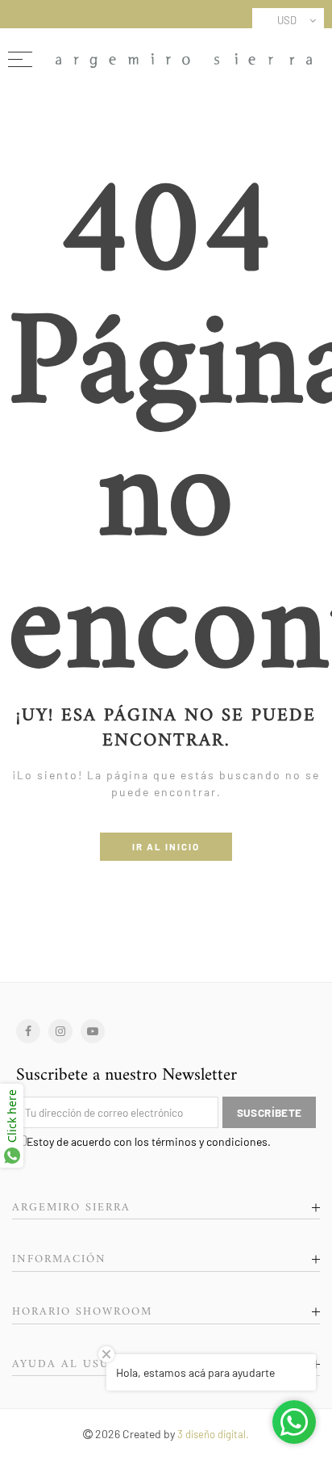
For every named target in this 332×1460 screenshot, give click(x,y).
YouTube (93, 1031)
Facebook (28, 1031)
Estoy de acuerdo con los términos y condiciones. (149, 1141)
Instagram (60, 1031)
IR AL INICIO (166, 846)
